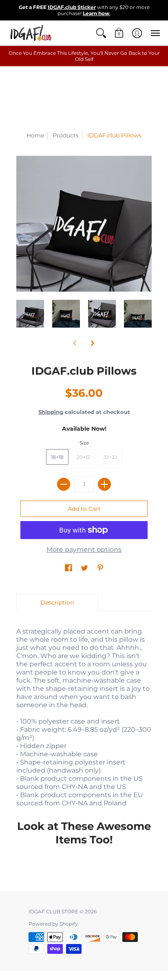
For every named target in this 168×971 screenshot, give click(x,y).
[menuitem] (101, 32)
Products (66, 135)
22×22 (110, 457)
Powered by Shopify (53, 924)
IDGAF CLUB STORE (53, 911)
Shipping (50, 412)
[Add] (104, 484)
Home (35, 135)
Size (84, 443)
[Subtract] (63, 484)
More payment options (84, 549)
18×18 (57, 457)
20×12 (83, 457)
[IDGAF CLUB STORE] (30, 32)
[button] (101, 32)
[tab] (57, 602)
